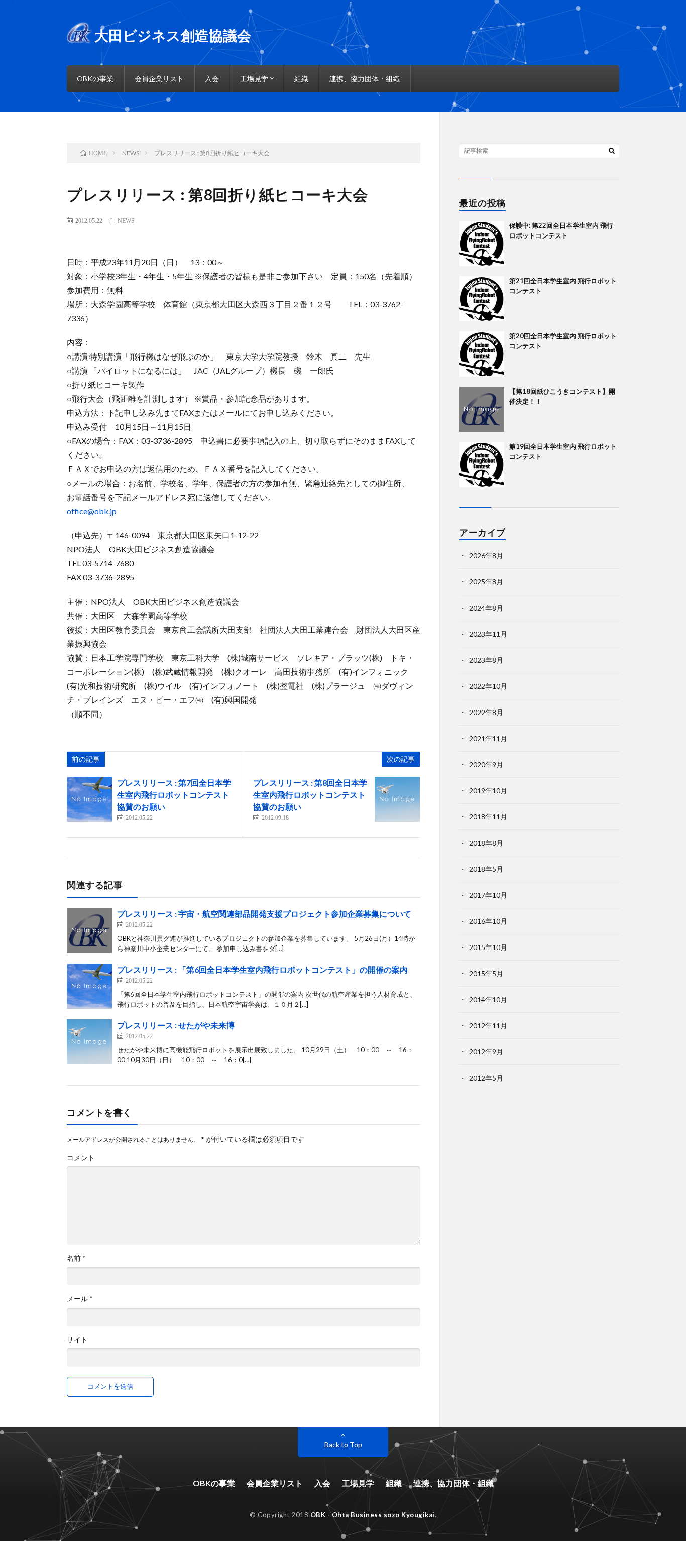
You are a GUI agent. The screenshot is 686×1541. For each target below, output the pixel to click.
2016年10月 (488, 921)
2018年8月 (486, 843)
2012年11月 (488, 1025)
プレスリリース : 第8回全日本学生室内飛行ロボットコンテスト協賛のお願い (310, 794)
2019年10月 (488, 790)
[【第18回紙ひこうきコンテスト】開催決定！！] (481, 409)
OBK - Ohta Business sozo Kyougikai (372, 1515)
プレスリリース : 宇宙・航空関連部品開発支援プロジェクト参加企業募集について (264, 913)
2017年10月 (488, 895)
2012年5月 (486, 1078)
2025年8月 (486, 581)
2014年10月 (488, 999)
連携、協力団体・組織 (364, 78)
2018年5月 (486, 869)
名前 (76, 1258)
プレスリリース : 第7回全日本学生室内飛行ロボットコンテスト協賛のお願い (174, 794)
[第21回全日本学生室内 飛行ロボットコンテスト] (481, 298)
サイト (77, 1339)
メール (80, 1298)
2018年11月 (488, 816)
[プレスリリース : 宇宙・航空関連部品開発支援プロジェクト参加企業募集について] (89, 930)
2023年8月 (486, 660)
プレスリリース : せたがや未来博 (176, 1025)
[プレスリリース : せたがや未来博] (89, 1041)
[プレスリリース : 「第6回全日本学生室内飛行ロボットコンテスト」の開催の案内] (89, 986)
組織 (301, 78)
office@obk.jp (92, 511)
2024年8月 (486, 608)
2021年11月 (488, 738)
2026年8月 (486, 555)
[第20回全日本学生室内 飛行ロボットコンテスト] (481, 354)
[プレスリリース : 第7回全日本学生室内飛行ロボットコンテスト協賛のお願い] (89, 799)
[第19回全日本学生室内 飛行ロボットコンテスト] (481, 464)
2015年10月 (488, 947)
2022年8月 (486, 712)
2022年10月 (488, 686)
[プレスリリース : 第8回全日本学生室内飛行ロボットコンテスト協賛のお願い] (397, 799)
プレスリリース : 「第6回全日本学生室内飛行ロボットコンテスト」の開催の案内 (262, 969)
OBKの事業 (95, 78)
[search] (611, 150)
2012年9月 (486, 1051)
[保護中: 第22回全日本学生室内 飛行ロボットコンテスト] (481, 243)
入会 (212, 78)
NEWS (126, 220)
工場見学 (254, 78)
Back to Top (343, 1444)
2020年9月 (486, 764)
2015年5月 (486, 973)
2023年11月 (488, 634)
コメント (81, 1157)
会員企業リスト (159, 78)
